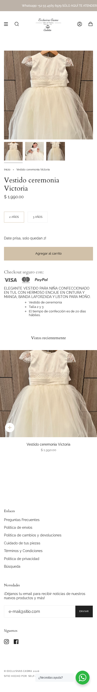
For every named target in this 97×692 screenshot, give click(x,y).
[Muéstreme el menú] (7, 24)
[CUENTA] (79, 24)
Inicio (7, 169)
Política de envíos (18, 527)
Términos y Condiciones (23, 551)
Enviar (84, 611)
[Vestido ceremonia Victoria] (48, 393)
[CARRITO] (90, 24)
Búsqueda (12, 566)
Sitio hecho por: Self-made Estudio (29, 676)
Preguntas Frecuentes (22, 520)
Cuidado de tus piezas (22, 543)
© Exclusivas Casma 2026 (21, 671)
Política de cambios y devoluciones (32, 535)
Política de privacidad (21, 559)
